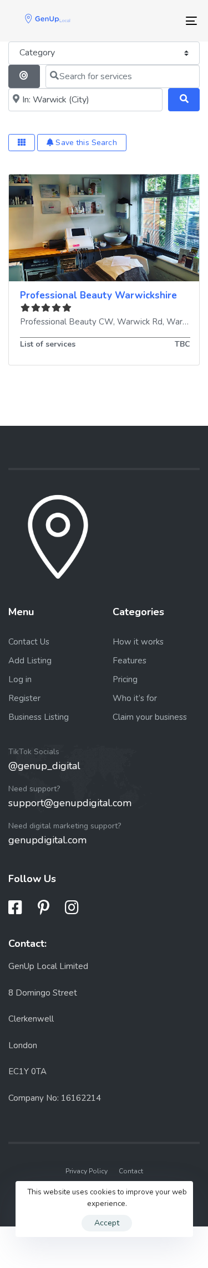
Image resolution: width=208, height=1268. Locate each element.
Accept (106, 1223)
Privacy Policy (86, 1171)
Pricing (125, 679)
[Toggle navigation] (166, 21)
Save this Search (84, 142)
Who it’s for (135, 698)
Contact (131, 1171)
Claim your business (150, 717)
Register (24, 698)
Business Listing (38, 717)
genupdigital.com (47, 840)
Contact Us (28, 641)
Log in (20, 679)
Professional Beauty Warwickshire (98, 295)
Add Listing (30, 660)
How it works (138, 641)
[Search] (184, 99)
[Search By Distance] (24, 76)
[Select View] (21, 142)
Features (129, 660)
